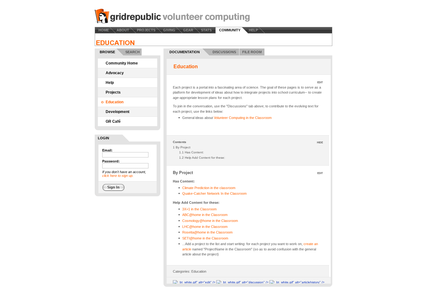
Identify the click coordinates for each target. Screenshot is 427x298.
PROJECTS (146, 30)
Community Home (122, 63)
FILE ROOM (252, 52)
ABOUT (123, 30)
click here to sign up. (117, 175)
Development (117, 112)
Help (110, 82)
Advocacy (115, 73)
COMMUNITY (229, 30)
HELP (253, 30)
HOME (103, 30)
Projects (113, 92)
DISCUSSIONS (224, 52)
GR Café (113, 121)
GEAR (188, 30)
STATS (206, 30)
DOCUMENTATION (184, 52)
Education (114, 102)
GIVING (169, 30)
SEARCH (132, 52)
